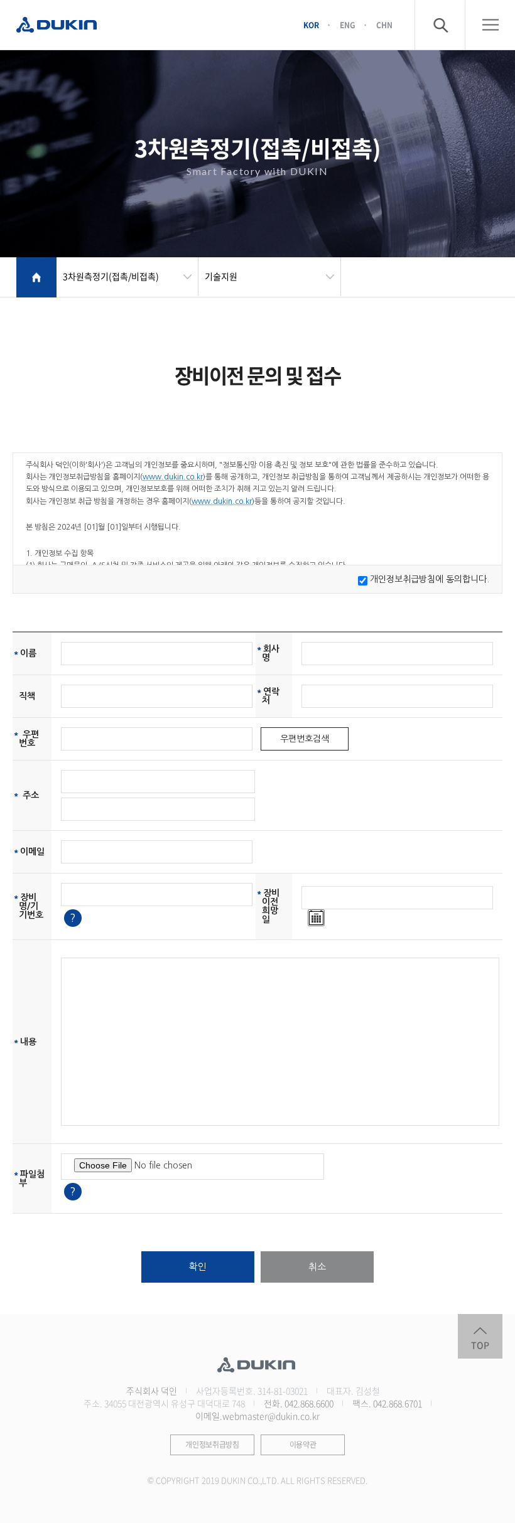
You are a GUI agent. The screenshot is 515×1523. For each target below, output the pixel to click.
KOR (311, 24)
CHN (384, 24)
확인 (198, 1266)
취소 (317, 1266)
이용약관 (303, 1444)
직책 (27, 696)
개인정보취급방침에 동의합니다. (429, 579)
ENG (347, 24)
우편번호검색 (304, 738)
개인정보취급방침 (212, 1444)
